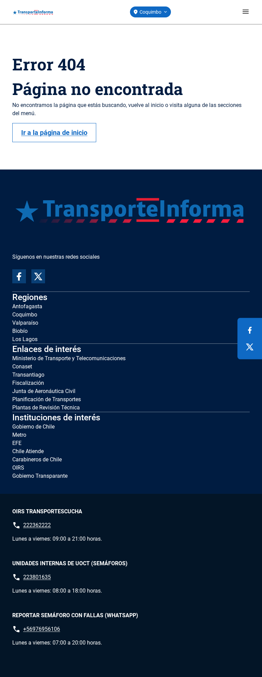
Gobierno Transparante (40, 476)
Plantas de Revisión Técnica (46, 407)
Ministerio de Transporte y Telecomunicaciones (69, 358)
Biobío (20, 331)
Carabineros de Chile (37, 459)
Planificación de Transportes (46, 399)
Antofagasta (27, 306)
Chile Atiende (28, 451)
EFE (16, 443)
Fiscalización (28, 383)
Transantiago (28, 374)
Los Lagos (25, 339)
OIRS (18, 467)
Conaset (22, 366)
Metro (19, 435)
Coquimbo (24, 314)
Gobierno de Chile (33, 426)
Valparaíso (25, 323)
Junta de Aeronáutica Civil (43, 391)
